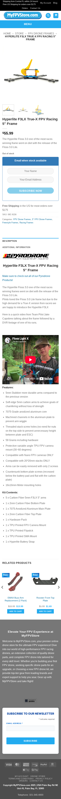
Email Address (14, 723)
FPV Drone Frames (41, 33)
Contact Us (35, 8)
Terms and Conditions (20, 779)
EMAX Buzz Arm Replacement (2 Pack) (16, 599)
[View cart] (55, 15)
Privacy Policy (44, 779)
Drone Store (37, 776)
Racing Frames (26, 222)
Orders (25, 8)
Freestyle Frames (10, 222)
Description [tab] (9, 241)
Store (19, 33)
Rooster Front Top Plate (45, 599)
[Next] (53, 74)
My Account (45, 3)
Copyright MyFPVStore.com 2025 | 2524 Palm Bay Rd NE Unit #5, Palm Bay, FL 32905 (30, 787)
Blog (55, 3)
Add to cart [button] (15, 611)
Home (7, 33)
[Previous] (7, 74)
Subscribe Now (30, 191)
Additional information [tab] (16, 247)
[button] (48, 15)
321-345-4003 (36, 795)
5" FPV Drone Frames (42, 219)
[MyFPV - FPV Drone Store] (22, 15)
